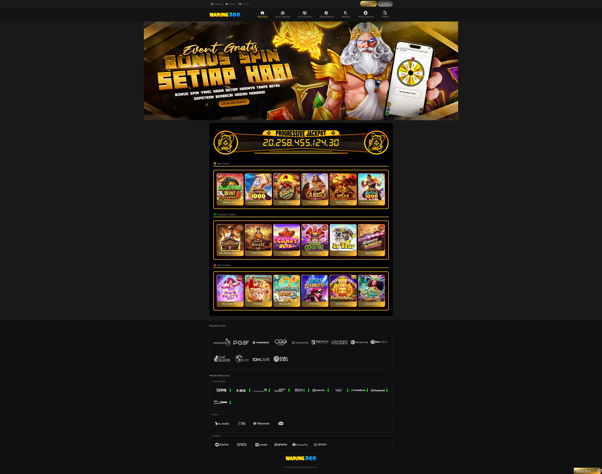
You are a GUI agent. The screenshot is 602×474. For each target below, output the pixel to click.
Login (385, 4)
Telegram (231, 4)
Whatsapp (218, 4)
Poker (385, 17)
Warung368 (294, 467)
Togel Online (366, 17)
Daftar (368, 4)
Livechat (245, 4)
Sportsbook (326, 17)
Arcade (345, 17)
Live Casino (305, 17)
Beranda (262, 17)
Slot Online (282, 17)
